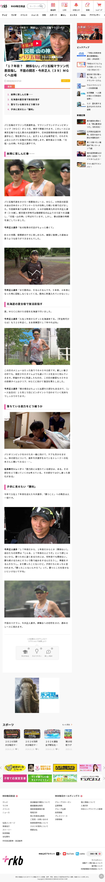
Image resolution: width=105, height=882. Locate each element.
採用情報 (6, 833)
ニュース (34, 15)
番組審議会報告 (36, 805)
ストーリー (7, 829)
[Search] (41, 6)
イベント (24, 15)
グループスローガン (63, 802)
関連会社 (33, 829)
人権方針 (84, 805)
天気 (44, 15)
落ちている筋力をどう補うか (24, 104)
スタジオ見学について (39, 826)
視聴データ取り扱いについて (92, 863)
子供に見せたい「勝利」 (21, 109)
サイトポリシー (97, 860)
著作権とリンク (97, 866)
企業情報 (58, 805)
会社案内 (6, 836)
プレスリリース (61, 816)
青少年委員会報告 (37, 816)
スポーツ (53, 15)
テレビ (4, 15)
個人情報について (88, 802)
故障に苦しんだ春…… (20, 94)
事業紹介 (6, 826)
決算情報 (58, 819)
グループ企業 (60, 809)
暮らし (63, 15)
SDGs (83, 15)
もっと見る (66, 724)
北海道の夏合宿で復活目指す (24, 99)
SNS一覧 (93, 853)
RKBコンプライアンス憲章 (91, 809)
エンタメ (73, 15)
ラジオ (14, 15)
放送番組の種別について (40, 802)
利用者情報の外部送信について (91, 869)
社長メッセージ (9, 822)
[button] (1, 767)
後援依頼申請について (39, 822)
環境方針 (33, 812)
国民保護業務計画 (37, 809)
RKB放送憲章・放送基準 (12, 840)
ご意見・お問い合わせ (39, 819)
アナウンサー (95, 15)
